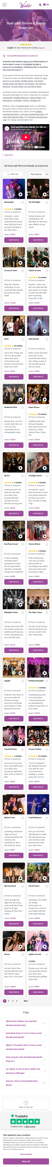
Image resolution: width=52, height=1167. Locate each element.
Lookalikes (18, 100)
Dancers (26, 100)
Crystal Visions (10, 749)
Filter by (14, 174)
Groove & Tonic (10, 270)
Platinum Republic (36, 681)
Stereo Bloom (34, 544)
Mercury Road (10, 886)
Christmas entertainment (37, 117)
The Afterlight (34, 202)
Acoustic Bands (17, 87)
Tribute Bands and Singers (13, 84)
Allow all (26, 1161)
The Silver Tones (35, 612)
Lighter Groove (35, 954)
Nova (6, 339)
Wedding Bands (27, 81)
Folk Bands (38, 81)
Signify (7, 681)
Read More (8, 155)
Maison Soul (9, 818)
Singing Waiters (36, 98)
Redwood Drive (10, 407)
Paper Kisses (34, 407)
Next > (25, 1001)
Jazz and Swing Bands (32, 87)
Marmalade (9, 202)
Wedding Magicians (21, 98)
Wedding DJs (36, 100)
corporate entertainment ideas (32, 114)
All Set (7, 476)
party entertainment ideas (13, 117)
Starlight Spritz (35, 476)
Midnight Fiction (11, 612)
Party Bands (29, 84)
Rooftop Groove (11, 544)
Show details (26, 1154)
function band (23, 106)
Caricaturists (8, 98)
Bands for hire (33, 64)
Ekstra (7, 954)
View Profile (14, 240)
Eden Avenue (34, 339)
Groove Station (35, 749)
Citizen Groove (35, 270)
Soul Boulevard (35, 818)
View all (41, 48)
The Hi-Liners (34, 886)
